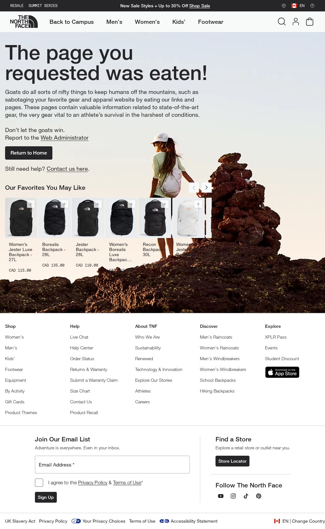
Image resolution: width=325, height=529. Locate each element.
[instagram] (233, 496)
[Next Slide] (207, 187)
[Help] (312, 5)
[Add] (30, 204)
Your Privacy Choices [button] (104, 521)
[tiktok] (246, 496)
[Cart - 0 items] (310, 22)
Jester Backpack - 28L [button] (87, 249)
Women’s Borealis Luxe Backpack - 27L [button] (120, 252)
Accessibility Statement (194, 521)
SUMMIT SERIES (43, 5)
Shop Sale (199, 5)
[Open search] (282, 22)
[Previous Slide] (194, 187)
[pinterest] (259, 496)
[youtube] (221, 496)
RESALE (16, 5)
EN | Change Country (303, 521)
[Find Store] (283, 5)
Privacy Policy (92, 482)
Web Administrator (65, 137)
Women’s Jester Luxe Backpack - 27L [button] (20, 252)
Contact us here (67, 168)
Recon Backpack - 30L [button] (154, 249)
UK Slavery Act (20, 521)
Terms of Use (127, 482)
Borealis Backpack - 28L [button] (53, 249)
